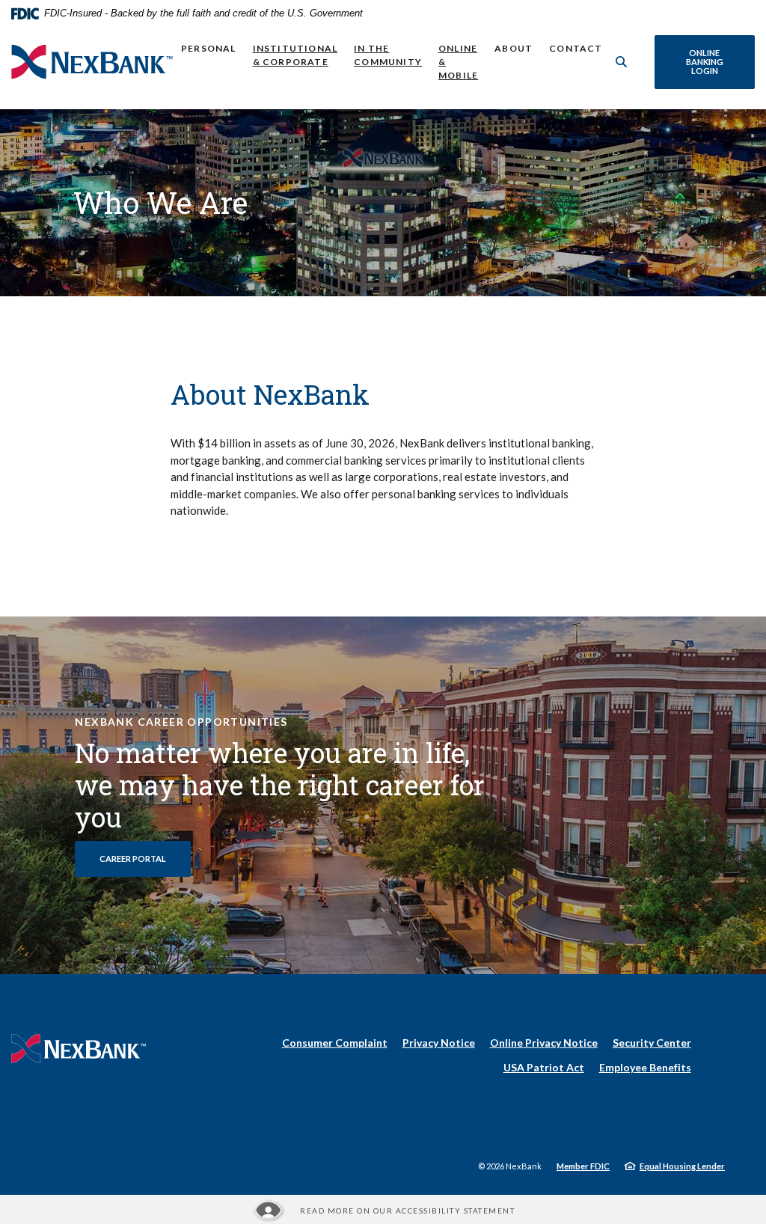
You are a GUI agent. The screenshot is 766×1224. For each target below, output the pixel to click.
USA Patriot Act (543, 1067)
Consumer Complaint (334, 1042)
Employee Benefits (645, 1067)
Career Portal (145, 858)
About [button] (513, 48)
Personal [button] (208, 48)
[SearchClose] (621, 61)
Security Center (652, 1042)
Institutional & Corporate (295, 55)
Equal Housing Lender (682, 1166)
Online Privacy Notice (544, 1042)
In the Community (388, 55)
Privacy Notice (438, 1042)
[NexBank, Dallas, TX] (92, 61)
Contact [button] (575, 48)
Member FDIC (583, 1166)
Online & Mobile (458, 62)
